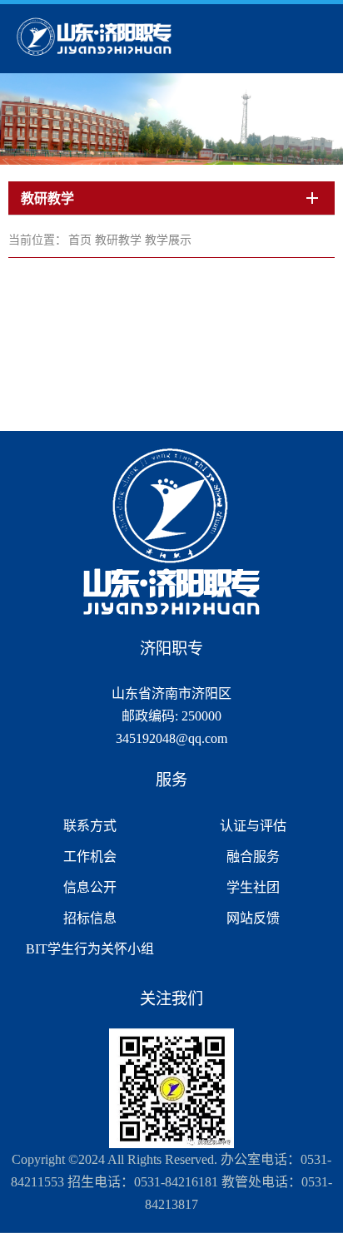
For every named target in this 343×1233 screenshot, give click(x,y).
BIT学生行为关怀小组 (90, 949)
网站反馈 (253, 918)
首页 (80, 240)
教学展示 (168, 240)
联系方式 (90, 826)
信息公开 (90, 887)
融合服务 (253, 856)
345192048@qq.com (171, 738)
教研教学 (118, 240)
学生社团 (253, 887)
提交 (234, 55)
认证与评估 (253, 826)
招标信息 (90, 918)
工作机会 (90, 856)
